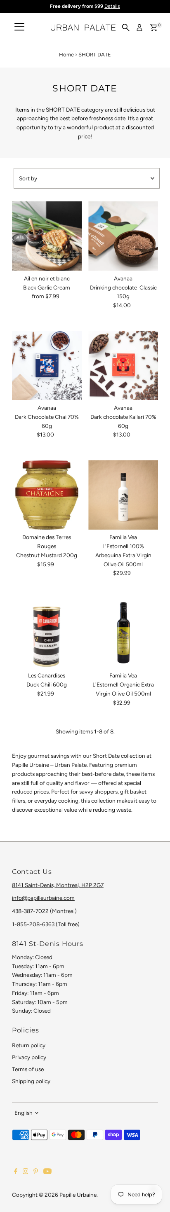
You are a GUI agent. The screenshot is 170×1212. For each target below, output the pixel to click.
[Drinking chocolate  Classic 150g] (123, 236)
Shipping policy (31, 1081)
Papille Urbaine (78, 1194)
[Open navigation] (19, 27)
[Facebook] (15, 1172)
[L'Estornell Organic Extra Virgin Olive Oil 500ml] (123, 633)
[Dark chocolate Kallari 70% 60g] (123, 365)
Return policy (28, 1045)
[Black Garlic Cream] (47, 236)
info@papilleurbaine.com (43, 897)
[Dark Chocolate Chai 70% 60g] (47, 365)
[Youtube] (47, 1172)
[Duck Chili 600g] (47, 633)
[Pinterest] (35, 1172)
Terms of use (28, 1069)
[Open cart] (153, 27)
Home (66, 54)
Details (112, 6)
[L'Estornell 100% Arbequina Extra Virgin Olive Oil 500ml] (123, 495)
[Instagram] (26, 1172)
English (23, 1112)
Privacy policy (29, 1057)
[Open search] (126, 27)
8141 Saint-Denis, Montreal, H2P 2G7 (58, 885)
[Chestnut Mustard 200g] (47, 495)
